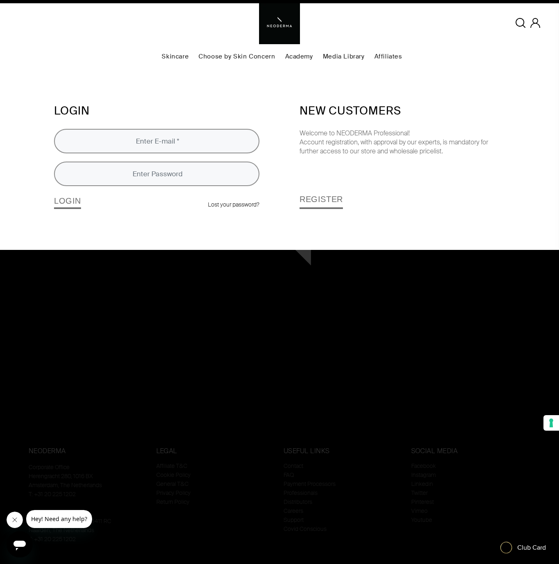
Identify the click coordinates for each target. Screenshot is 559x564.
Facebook (423, 466)
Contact (293, 466)
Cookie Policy (173, 475)
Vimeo (419, 511)
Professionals (301, 493)
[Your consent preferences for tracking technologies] (551, 423)
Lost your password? (233, 204)
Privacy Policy (173, 493)
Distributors (298, 502)
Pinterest (422, 502)
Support (294, 520)
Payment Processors (310, 484)
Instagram (423, 475)
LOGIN (67, 200)
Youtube (421, 520)
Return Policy (172, 502)
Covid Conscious (305, 529)
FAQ (289, 475)
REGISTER (321, 199)
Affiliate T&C (171, 466)
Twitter (419, 493)
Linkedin (422, 484)
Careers (293, 511)
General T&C (172, 484)
